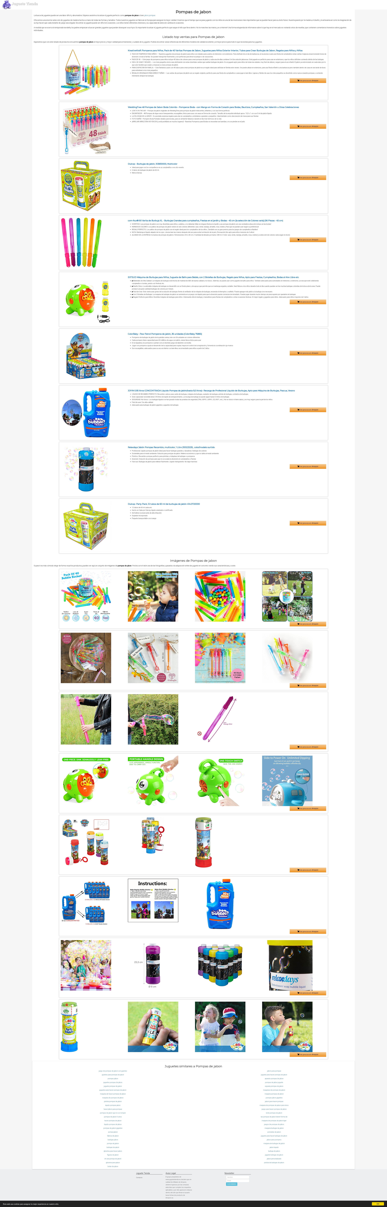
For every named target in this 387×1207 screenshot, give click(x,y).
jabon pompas (149, 15)
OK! (378, 1204)
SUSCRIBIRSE (231, 1184)
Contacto (139, 1177)
